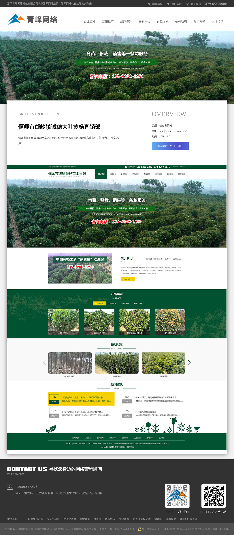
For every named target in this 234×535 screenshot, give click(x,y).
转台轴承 (110, 519)
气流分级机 (53, 519)
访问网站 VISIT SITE (170, 146)
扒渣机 (97, 519)
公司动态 (181, 21)
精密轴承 (85, 519)
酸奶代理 (124, 519)
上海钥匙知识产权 (33, 519)
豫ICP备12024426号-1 (122, 529)
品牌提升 (126, 21)
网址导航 (157, 4)
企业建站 (89, 21)
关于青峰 (199, 21)
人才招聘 (217, 21)
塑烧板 (158, 519)
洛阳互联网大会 (188, 519)
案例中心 (144, 21)
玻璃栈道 (171, 519)
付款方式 (163, 21)
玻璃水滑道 (69, 519)
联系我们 (196, 4)
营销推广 (108, 21)
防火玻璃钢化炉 (142, 519)
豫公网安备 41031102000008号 (158, 529)
